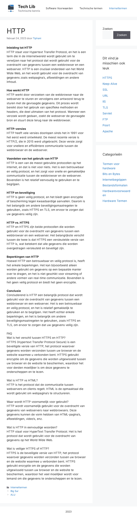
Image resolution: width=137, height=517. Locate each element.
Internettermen (118, 8)
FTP (105, 119)
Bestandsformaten (115, 185)
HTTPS (107, 77)
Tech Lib (26, 6)
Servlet (107, 113)
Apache (108, 131)
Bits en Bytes (111, 174)
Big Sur (14, 491)
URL (105, 95)
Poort (106, 125)
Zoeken (108, 28)
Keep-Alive (110, 83)
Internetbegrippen (114, 179)
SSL (105, 89)
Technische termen (91, 8)
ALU (13, 494)
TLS (105, 107)
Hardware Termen (115, 201)
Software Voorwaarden (59, 8)
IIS (104, 101)
